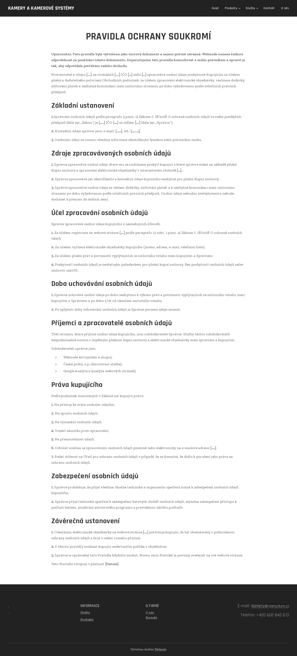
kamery (259, 606)
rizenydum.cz (278, 606)
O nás (150, 612)
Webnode (160, 649)
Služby (85, 612)
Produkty (87, 619)
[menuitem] (216, 8)
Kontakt (151, 617)
